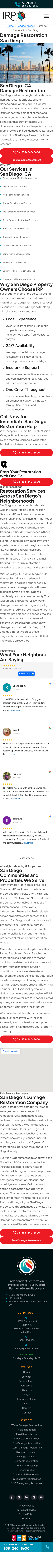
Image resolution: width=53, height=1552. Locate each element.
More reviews (27, 858)
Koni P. (16, 730)
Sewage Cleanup (26, 1456)
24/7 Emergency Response (26, 1483)
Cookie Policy (26, 1514)
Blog (26, 1403)
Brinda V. (17, 774)
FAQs (27, 1394)
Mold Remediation (26, 1434)
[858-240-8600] (17, 4)
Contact (26, 1412)
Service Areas (25, 25)
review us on (25, 673)
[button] (46, 16)
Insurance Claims (26, 1399)
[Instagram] (19, 1497)
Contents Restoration (26, 1460)
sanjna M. (18, 818)
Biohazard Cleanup (26, 1452)
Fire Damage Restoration (26, 1443)
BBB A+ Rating (17, 1298)
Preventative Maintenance (26, 1478)
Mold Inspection (27, 1429)
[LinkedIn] (26, 1497)
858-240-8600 (30, 5)
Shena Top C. (19, 686)
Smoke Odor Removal (26, 1438)
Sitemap (26, 1518)
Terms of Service (26, 1509)
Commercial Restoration (26, 1474)
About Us (26, 1390)
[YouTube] (41, 1497)
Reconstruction (26, 1469)
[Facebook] (12, 1497)
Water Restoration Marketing (32, 1531)
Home (10, 25)
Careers (26, 1407)
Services (27, 1376)
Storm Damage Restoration (26, 1447)
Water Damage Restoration (26, 1425)
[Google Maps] (34, 1497)
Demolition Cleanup (26, 1465)
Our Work (26, 1385)
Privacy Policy (26, 1505)
